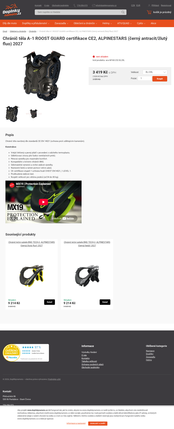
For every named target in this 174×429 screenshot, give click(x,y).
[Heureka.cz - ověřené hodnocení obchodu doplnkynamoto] (26, 361)
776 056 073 (82, 5)
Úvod (5, 31)
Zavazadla (150, 357)
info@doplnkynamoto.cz (106, 5)
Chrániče (32, 31)
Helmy (149, 360)
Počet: (134, 78)
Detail (49, 302)
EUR (138, 5)
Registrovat (166, 5)
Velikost (135, 72)
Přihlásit (155, 5)
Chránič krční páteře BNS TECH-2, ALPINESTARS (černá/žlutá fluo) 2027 (31, 244)
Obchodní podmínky (60, 5)
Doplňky (149, 354)
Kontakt (38, 5)
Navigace (150, 351)
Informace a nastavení (76, 423)
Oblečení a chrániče (18, 31)
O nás (46, 5)
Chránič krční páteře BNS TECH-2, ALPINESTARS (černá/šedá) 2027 (87, 244)
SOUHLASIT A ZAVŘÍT (97, 423)
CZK (133, 5)
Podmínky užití (54, 379)
